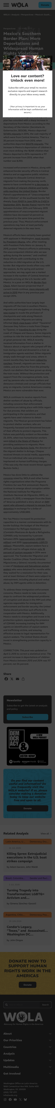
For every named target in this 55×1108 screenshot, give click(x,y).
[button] (48, 58)
